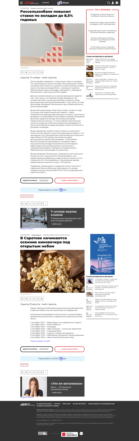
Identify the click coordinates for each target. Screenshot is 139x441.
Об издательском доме (44, 403)
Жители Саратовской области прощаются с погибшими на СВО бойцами (102, 39)
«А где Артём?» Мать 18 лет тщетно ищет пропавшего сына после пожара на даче (106, 307)
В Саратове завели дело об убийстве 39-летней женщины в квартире (102, 31)
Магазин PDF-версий (79, 403)
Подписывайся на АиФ (40, 341)
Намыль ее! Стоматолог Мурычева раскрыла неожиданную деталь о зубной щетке (106, 87)
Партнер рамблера (54, 433)
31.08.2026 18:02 (25, 235)
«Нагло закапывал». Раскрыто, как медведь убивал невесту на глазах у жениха (106, 81)
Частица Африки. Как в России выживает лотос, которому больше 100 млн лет (106, 314)
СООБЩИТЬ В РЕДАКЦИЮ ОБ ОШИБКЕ (48, 406)
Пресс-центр (66, 403)
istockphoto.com (25, 294)
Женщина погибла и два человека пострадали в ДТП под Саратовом (102, 23)
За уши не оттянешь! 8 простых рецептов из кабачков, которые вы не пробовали (107, 74)
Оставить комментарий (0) (69, 180)
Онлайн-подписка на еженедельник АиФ (101, 403)
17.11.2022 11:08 (24, 8)
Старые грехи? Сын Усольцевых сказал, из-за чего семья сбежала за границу (106, 60)
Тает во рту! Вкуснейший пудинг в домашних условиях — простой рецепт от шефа (106, 67)
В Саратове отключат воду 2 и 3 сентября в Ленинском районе (102, 15)
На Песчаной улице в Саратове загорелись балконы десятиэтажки (102, 48)
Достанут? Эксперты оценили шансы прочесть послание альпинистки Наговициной (107, 287)
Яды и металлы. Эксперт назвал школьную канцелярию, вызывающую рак (105, 294)
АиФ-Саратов (24, 67)
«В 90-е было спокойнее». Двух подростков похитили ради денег (105, 93)
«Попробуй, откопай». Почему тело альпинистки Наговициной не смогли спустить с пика (106, 280)
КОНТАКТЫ (57, 403)
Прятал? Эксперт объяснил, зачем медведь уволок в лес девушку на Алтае (106, 301)
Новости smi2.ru (27, 229)
